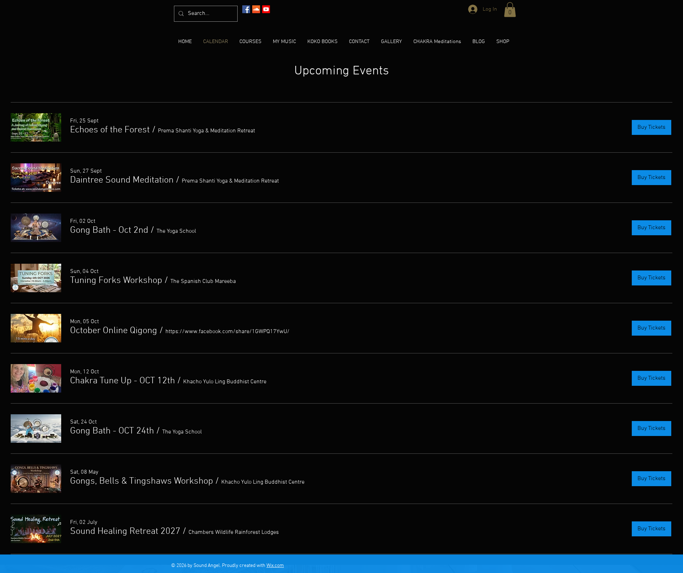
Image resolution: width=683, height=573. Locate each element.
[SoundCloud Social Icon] (256, 9)
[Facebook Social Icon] (246, 9)
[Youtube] (266, 9)
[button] (510, 9)
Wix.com (275, 566)
